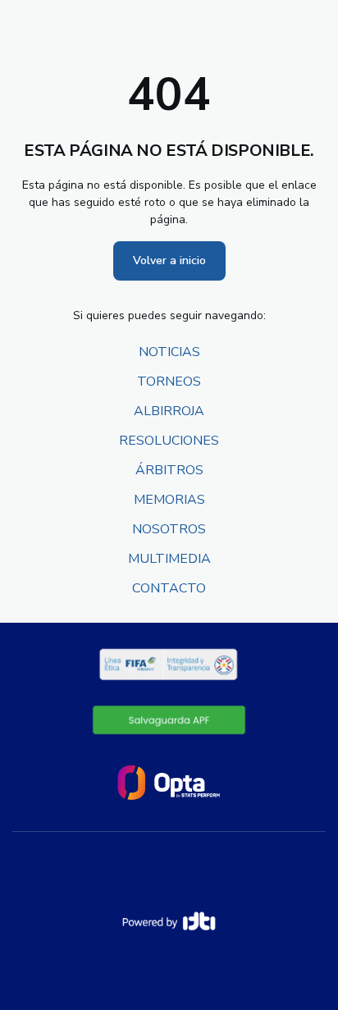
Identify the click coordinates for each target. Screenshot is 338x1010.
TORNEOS (169, 381)
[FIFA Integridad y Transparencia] (169, 664)
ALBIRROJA (169, 411)
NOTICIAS (169, 352)
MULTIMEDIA (169, 559)
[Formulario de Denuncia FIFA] (169, 719)
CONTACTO (169, 588)
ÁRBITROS (169, 470)
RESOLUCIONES (169, 440)
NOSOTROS (169, 529)
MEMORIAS (169, 499)
